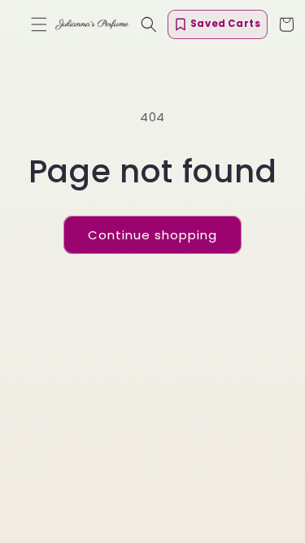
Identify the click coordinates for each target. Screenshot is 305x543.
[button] (39, 24)
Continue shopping (152, 234)
